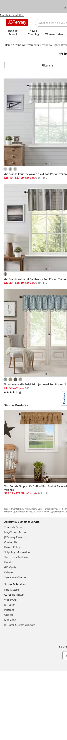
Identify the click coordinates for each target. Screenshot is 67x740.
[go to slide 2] (49, 164)
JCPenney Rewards (15, 537)
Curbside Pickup (14, 594)
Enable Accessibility (12, 15)
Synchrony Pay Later (16, 557)
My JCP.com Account (16, 532)
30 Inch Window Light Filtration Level (39, 508)
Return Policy (12, 547)
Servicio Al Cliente (15, 577)
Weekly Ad (10, 599)
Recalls (8, 562)
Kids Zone (10, 619)
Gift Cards (10, 567)
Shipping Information (17, 552)
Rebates (9, 572)
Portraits (9, 609)
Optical (8, 614)
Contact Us (10, 542)
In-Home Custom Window (19, 624)
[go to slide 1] (46, 164)
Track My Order (13, 527)
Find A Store (11, 589)
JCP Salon (9, 604)
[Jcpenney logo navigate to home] (17, 22)
